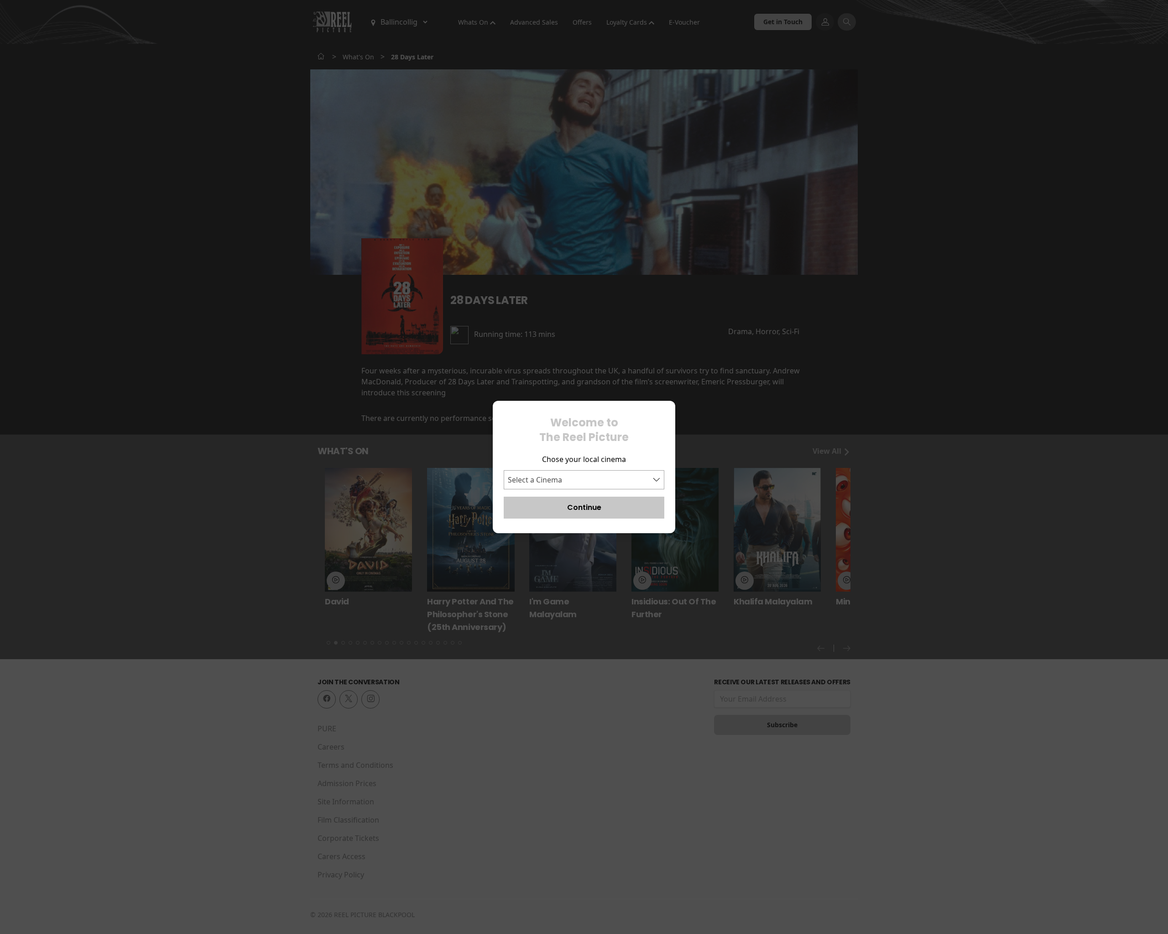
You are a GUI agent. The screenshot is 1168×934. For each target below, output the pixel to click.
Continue (584, 507)
